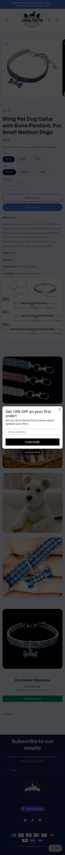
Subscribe (32, 442)
